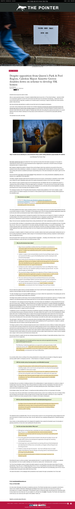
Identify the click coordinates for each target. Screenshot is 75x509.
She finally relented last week (16, 161)
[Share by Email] (18, 89)
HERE (45, 491)
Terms (39, 503)
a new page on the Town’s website (25, 174)
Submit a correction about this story (18, 499)
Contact (16, 503)
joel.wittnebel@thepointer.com (19, 481)
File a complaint (29, 503)
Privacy (35, 503)
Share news (21, 503)
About (11, 503)
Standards (44, 503)
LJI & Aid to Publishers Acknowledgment (57, 503)
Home (8, 503)
